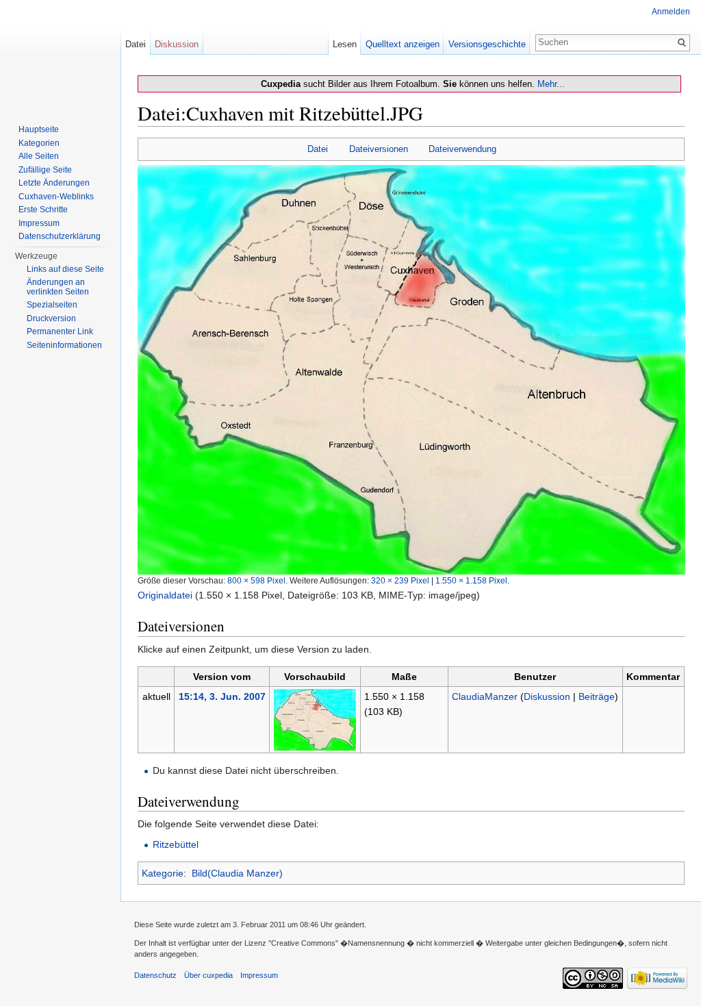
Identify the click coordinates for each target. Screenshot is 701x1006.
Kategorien (39, 143)
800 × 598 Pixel (256, 580)
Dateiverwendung (462, 149)
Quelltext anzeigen (402, 44)
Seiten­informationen (64, 345)
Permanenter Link (60, 331)
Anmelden (671, 11)
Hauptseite (38, 129)
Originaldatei (165, 595)
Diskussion (547, 696)
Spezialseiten (52, 305)
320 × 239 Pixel (400, 580)
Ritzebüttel (176, 844)
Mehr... (551, 84)
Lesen (345, 44)
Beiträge (596, 696)
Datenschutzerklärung (59, 236)
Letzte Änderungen (54, 183)
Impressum (39, 223)
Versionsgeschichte (487, 44)
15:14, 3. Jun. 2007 (222, 696)
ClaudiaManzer (485, 696)
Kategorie (162, 873)
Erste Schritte (43, 209)
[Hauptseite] (60, 55)
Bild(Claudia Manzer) (237, 873)
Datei (317, 149)
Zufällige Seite (45, 170)
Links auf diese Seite (65, 269)
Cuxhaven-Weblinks (56, 196)
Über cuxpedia (208, 975)
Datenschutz (155, 975)
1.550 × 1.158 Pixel (471, 580)
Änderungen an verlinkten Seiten (58, 287)
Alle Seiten (38, 156)
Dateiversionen (378, 149)
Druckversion (51, 318)
